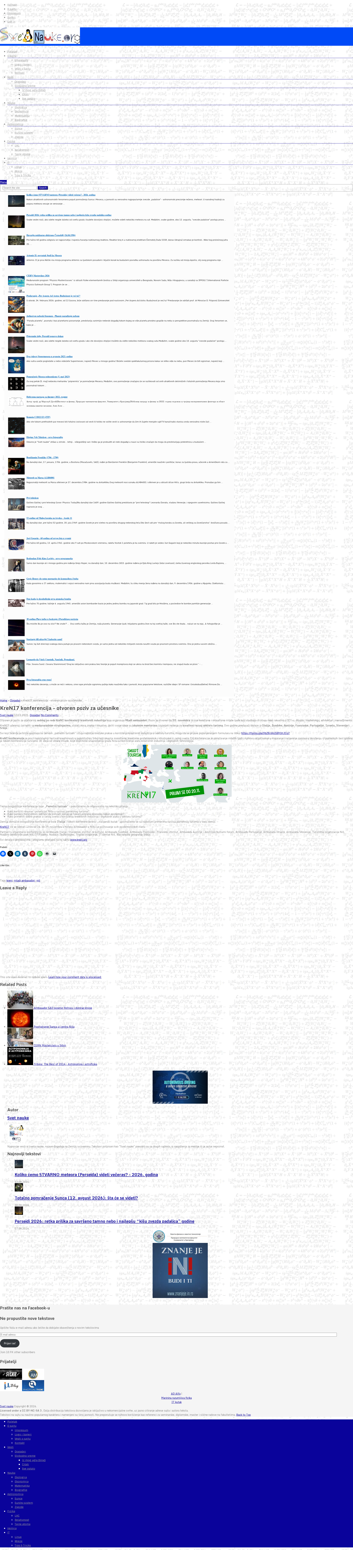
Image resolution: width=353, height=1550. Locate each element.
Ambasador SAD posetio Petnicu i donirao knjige (63, 1008)
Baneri (11, 17)
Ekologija (21, 107)
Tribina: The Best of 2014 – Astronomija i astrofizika (65, 1064)
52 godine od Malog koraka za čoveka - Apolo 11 (49, 518)
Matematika (22, 115)
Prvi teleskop (32, 497)
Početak (12, 51)
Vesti (10, 77)
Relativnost (22, 150)
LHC (17, 145)
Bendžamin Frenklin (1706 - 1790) (42, 457)
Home (3, 700)
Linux (18, 167)
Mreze (18, 171)
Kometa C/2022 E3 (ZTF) (38, 417)
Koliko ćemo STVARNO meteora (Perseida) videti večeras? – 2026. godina (86, 1174)
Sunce (18, 128)
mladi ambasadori (24, 880)
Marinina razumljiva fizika (176, 1398)
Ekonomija (21, 111)
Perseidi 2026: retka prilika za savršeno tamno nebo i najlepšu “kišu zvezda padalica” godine (104, 1221)
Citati (25, 94)
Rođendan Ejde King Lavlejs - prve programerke (49, 558)
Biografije (21, 120)
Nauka (11, 103)
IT (8, 162)
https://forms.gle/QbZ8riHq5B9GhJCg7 (265, 733)
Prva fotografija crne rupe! (39, 679)
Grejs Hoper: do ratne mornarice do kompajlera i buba (52, 578)
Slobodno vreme (25, 85)
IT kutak (177, 1402)
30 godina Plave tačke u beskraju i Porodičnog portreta (52, 619)
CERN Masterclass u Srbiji (50, 1045)
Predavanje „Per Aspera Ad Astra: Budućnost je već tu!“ (53, 295)
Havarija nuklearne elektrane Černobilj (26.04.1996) (51, 235)
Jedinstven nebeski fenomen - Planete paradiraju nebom (52, 316)
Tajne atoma (22, 154)
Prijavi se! (10, 1343)
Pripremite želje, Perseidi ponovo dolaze (44, 336)
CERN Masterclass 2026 (37, 275)
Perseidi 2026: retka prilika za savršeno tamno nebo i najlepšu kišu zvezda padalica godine (68, 215)
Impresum (14, 13)
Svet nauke (6, 715)
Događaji (20, 81)
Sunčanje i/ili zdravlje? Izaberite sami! (44, 639)
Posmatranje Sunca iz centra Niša (54, 1027)
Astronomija (15, 124)
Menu (3, 182)
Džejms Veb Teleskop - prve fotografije (44, 437)
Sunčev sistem (24, 132)
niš (38, 880)
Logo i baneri (23, 64)
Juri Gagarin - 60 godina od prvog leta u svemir (48, 538)
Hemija (12, 158)
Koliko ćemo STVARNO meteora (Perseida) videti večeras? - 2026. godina (60, 194)
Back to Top (243, 1415)
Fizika (11, 141)
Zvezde (19, 137)
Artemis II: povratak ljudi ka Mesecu (44, 255)
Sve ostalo (28, 98)
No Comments (49, 715)
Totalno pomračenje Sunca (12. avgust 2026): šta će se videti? (76, 1198)
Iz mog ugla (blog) (34, 90)
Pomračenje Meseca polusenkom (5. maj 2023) (48, 376)
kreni (10, 880)
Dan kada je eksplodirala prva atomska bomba (48, 598)
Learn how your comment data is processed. (74, 977)
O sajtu (11, 9)
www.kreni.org (78, 840)
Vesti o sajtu (23, 68)
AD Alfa (176, 1393)
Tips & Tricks (23, 175)
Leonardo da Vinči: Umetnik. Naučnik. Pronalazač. (50, 659)
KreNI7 (4, 827)
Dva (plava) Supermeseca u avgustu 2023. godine (49, 356)
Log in (11, 21)
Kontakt (12, 4)
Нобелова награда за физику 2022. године (46, 396)
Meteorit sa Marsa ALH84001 (40, 477)
